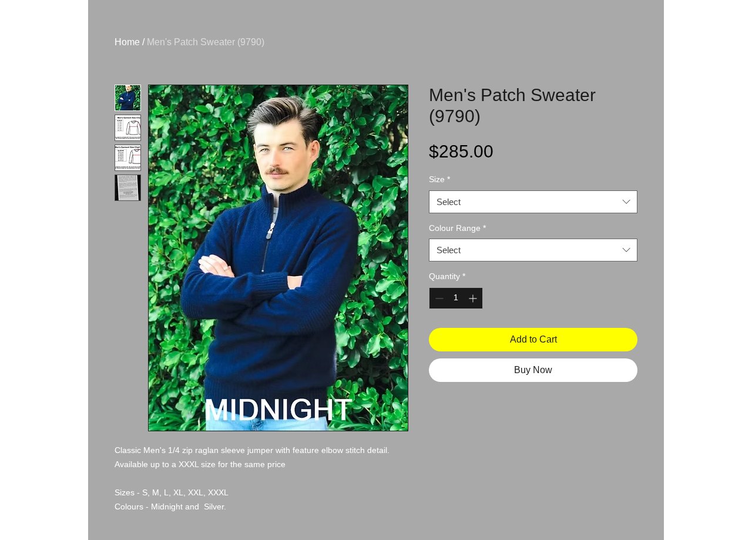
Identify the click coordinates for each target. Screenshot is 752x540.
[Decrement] (438, 298)
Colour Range (457, 228)
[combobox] (533, 201)
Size (439, 179)
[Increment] (473, 298)
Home (127, 42)
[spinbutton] (455, 298)
